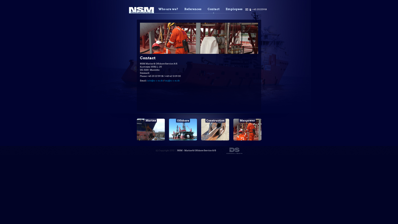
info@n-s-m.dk (155, 80)
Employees (234, 9)
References (192, 9)
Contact (214, 9)
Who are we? (168, 9)
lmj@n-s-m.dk (172, 80)
